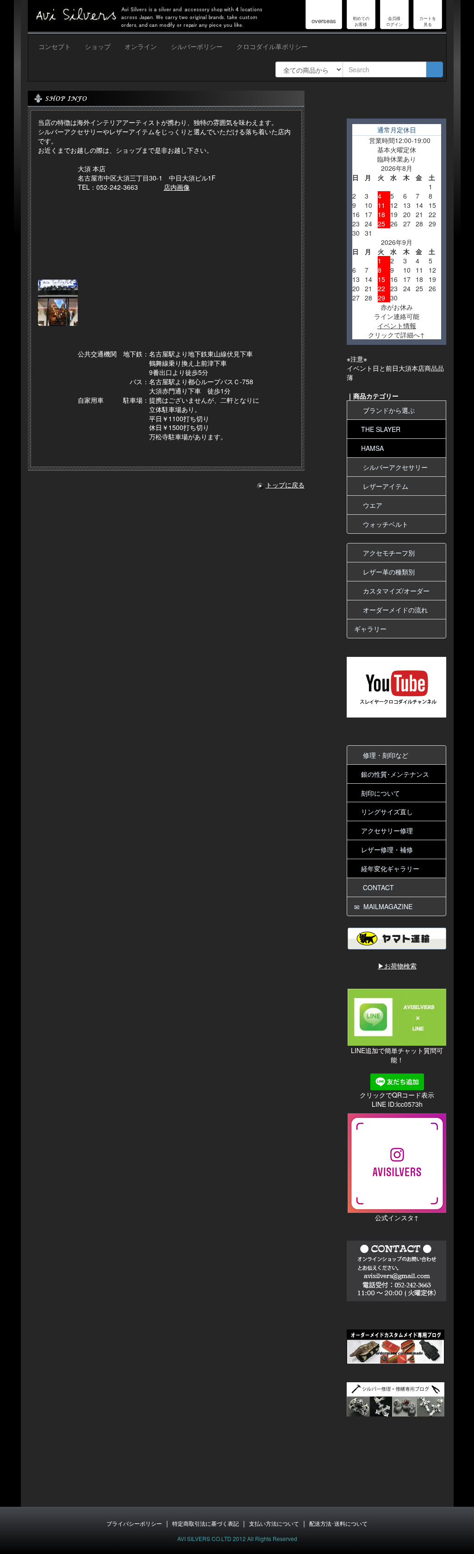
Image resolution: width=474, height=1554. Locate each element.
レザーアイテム (383, 486)
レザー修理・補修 (387, 849)
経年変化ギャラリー (390, 868)
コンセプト (54, 46)
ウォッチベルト (383, 524)
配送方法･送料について (338, 1523)
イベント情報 (396, 325)
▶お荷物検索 (397, 965)
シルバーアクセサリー (393, 467)
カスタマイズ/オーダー (394, 590)
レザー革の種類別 (387, 571)
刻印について (380, 793)
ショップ (98, 46)
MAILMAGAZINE (386, 906)
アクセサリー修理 (387, 830)
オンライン (141, 46)
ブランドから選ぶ (387, 410)
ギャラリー (370, 628)
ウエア (370, 505)
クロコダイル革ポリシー (272, 46)
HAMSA (372, 448)
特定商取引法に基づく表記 (205, 1523)
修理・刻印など (383, 755)
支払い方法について (274, 1523)
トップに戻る (285, 484)
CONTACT (376, 887)
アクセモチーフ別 (387, 552)
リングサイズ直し (387, 811)
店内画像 (177, 187)
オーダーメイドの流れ (393, 609)
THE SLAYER (380, 429)
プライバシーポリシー (134, 1523)
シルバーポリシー (197, 46)
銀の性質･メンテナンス (395, 774)
